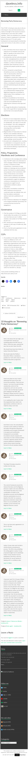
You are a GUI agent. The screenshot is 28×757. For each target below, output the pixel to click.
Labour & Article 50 (9, 313)
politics (13, 301)
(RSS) (9, 695)
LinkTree (4, 691)
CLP (3, 298)
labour (7, 299)
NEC (7, 301)
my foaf (5, 706)
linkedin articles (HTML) (8, 729)
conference (9, 298)
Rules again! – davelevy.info (13, 626)
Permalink (13, 333)
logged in (10, 637)
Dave (4, 305)
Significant (21, 317)
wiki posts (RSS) (7, 725)
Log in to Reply (8, 362)
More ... (3, 664)
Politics (24, 305)
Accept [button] (17, 754)
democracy (17, 298)
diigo (4, 695)
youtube (5, 698)
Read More (23, 754)
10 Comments (6, 307)
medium (5, 702)
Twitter (5, 687)
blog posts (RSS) (7, 722)
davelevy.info (14, 3)
